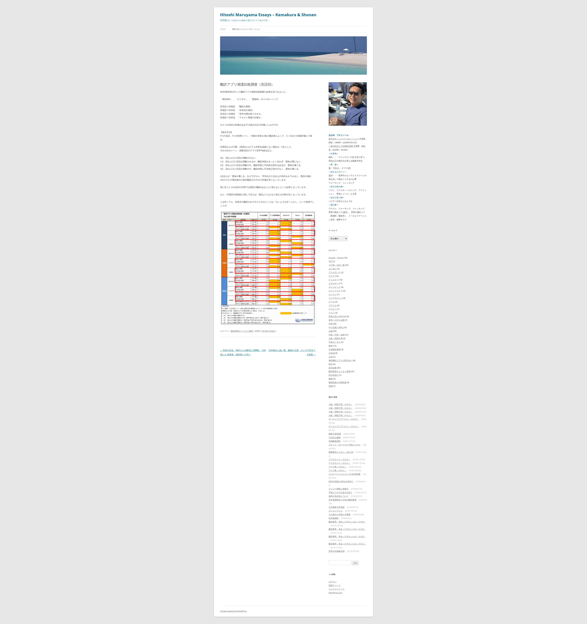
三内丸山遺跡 (335, 437)
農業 (331, 378)
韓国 (331, 386)
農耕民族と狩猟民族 (338, 382)
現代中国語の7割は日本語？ (341, 481)
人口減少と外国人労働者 (340, 514)
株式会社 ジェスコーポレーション (344, 138)
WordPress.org (335, 592)
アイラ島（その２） (338, 466)
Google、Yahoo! (336, 257)
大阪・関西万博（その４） (341, 404)
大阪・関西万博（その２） (341, 411)
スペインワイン (336, 510)
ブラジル (333, 305)
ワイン (332, 312)
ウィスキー (334, 279)
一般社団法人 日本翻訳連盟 (341, 146)
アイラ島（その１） (338, 470)
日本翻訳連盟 (335, 349)
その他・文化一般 (337, 265)
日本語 (332, 353)
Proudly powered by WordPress (233, 611)
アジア (332, 276)
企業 (331, 331)
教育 (331, 345)
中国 (331, 323)
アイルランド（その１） (340, 463)
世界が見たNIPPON (337, 316)
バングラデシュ (336, 298)
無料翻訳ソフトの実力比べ (341, 360)
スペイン (333, 294)
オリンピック (335, 287)
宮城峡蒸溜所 (335, 441)
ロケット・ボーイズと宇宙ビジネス (344, 444)
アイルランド (335, 272)
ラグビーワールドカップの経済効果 (344, 474)
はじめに (333, 268)
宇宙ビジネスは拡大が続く (341, 492)
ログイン (333, 581)
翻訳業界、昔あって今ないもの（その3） (347, 529)
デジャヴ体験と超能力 (339, 488)
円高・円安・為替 (337, 334)
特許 (331, 364)
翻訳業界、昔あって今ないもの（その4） (347, 521)
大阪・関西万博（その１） (341, 415)
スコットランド (336, 290)
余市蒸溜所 (334, 518)
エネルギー (334, 283)
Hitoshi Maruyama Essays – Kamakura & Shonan (268, 14)
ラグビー (333, 309)
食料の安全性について (339, 496)
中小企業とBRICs (336, 327)
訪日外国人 (334, 375)
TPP (330, 261)
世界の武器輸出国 (337, 551)
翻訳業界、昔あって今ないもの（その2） (347, 536)
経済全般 (333, 367)
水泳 (331, 356)
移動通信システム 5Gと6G (341, 452)
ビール (332, 301)
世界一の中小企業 (337, 320)
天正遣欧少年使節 (337, 507)
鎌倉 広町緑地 (335, 433)
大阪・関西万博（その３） (341, 408)
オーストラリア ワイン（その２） (344, 419)
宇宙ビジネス (335, 342)
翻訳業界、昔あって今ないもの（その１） (347, 543)
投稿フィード (335, 585)
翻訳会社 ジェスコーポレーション (246, 29)
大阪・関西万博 (336, 338)
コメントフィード (337, 589)
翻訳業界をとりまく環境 (242, 331)
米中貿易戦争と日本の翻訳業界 (342, 499)
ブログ (223, 29)
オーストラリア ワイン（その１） (344, 426)
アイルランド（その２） (340, 459)
